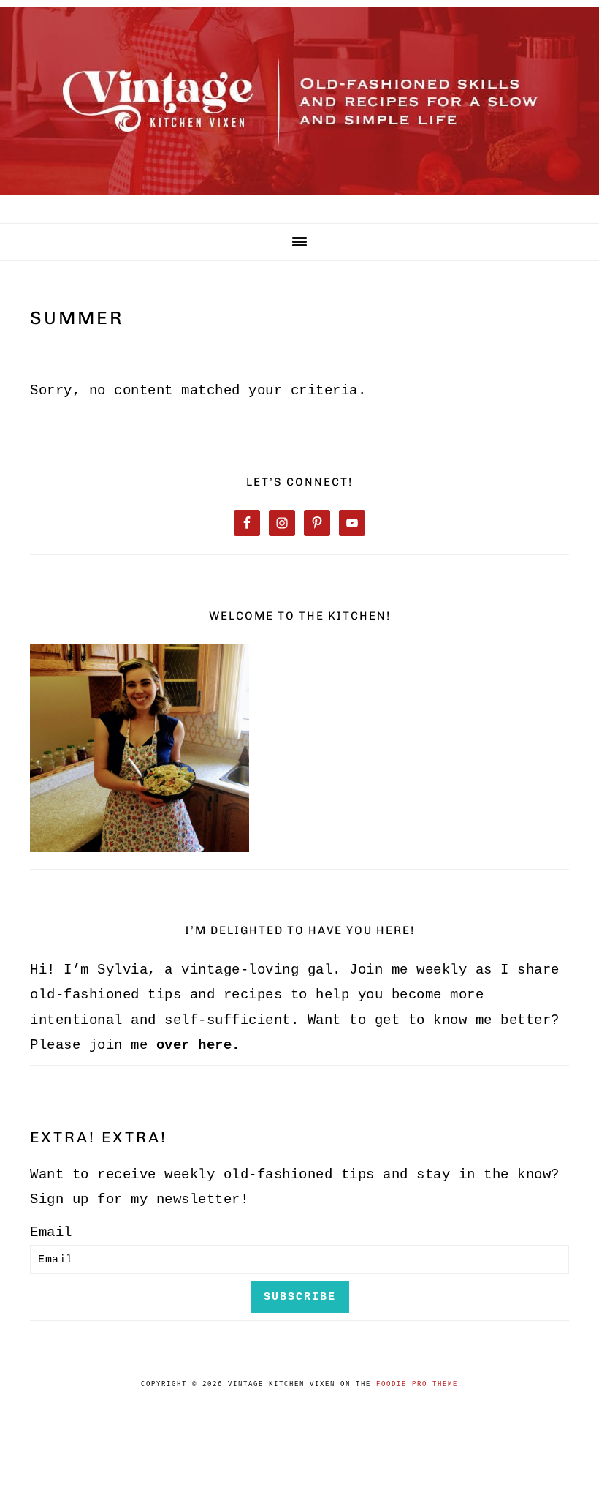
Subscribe (300, 1296)
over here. (198, 1045)
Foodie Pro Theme (417, 1384)
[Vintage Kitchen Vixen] (299, 197)
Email (51, 1232)
